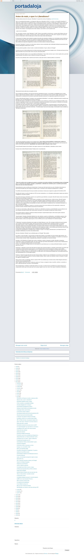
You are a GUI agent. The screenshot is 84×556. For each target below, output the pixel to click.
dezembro (19, 383)
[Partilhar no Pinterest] (37, 272)
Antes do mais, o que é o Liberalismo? (24, 399)
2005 (17, 511)
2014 (17, 498)
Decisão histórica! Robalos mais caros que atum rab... (27, 472)
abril (18, 396)
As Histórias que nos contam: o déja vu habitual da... (27, 438)
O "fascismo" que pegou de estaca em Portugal (26, 416)
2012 (17, 501)
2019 (17, 378)
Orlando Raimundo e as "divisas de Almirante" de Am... (27, 436)
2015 (17, 496)
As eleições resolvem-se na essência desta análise (27, 418)
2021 (17, 374)
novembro (19, 384)
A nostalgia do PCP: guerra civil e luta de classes (26, 428)
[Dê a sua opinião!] (33, 272)
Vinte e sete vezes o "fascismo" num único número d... (27, 421)
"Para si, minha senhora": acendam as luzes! (25, 473)
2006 (17, 510)
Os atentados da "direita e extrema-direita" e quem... (27, 441)
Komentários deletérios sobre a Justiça (24, 401)
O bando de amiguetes (21, 443)
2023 (17, 371)
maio (18, 394)
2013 (17, 499)
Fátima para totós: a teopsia (22, 423)
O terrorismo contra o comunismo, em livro (25, 445)
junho (18, 393)
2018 (17, 380)
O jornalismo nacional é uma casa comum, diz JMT (27, 425)
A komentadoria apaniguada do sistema (24, 406)
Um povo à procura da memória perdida (24, 414)
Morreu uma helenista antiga (22, 448)
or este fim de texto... (55, 18)
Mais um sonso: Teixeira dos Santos (24, 485)
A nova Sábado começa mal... (22, 483)
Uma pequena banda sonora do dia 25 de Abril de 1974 (27, 413)
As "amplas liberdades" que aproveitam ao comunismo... (28, 426)
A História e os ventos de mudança (22, 358)
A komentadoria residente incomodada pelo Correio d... (27, 453)
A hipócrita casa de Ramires (22, 463)
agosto (18, 389)
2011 (17, 503)
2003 (17, 515)
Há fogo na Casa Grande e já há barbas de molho (26, 408)
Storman (45, 553)
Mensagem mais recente (21, 345)
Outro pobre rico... (20, 458)
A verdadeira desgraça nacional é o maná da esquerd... (27, 477)
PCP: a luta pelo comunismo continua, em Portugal (27, 460)
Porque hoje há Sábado (21, 470)
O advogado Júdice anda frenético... (24, 409)
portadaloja (28, 6)
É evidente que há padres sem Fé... (24, 440)
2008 (17, 508)
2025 (17, 368)
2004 (17, 513)
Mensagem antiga (64, 345)
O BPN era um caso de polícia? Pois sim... (25, 478)
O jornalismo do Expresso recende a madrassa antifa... (27, 398)
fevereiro (19, 491)
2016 (17, 494)
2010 (17, 504)
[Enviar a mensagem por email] (32, 272)
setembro (19, 388)
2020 (17, 376)
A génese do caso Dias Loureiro (23, 451)
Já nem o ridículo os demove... (23, 465)
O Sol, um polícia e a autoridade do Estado (25, 403)
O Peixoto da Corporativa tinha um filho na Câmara (27, 468)
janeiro (18, 492)
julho (18, 391)
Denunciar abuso (19, 523)
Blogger (56, 553)
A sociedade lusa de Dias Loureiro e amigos (25, 467)
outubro (18, 386)
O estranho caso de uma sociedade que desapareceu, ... (28, 435)
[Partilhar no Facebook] (36, 272)
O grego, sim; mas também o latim (23, 446)
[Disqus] (42, 291)
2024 (17, 369)
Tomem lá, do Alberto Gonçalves (23, 462)
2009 (17, 506)
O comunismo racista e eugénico (23, 411)
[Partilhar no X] (34, 272)
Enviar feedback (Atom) (44, 348)
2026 (17, 366)
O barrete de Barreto (21, 455)
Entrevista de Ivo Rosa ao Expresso (24, 351)
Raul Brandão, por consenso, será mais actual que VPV (27, 487)
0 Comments (27, 272)
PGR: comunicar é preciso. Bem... (23, 480)
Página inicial (44, 345)
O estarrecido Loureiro (21, 475)
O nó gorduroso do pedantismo (23, 482)
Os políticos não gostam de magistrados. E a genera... (27, 450)
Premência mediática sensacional (23, 433)
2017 (17, 381)
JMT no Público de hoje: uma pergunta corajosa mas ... (27, 419)
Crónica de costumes (21, 431)
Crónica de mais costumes (22, 430)
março (18, 489)
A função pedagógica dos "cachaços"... (24, 404)
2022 (17, 373)
